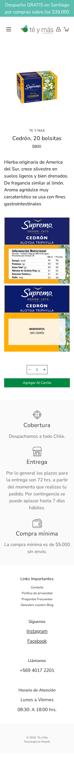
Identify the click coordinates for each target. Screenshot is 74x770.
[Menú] (8, 29)
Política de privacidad (37, 593)
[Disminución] (30, 369)
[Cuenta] (58, 29)
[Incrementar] (44, 369)
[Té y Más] (37, 29)
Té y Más (42, 737)
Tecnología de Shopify (37, 742)
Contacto (37, 587)
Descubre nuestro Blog (37, 605)
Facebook (37, 641)
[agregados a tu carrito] (66, 29)
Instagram (37, 631)
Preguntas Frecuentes (37, 599)
